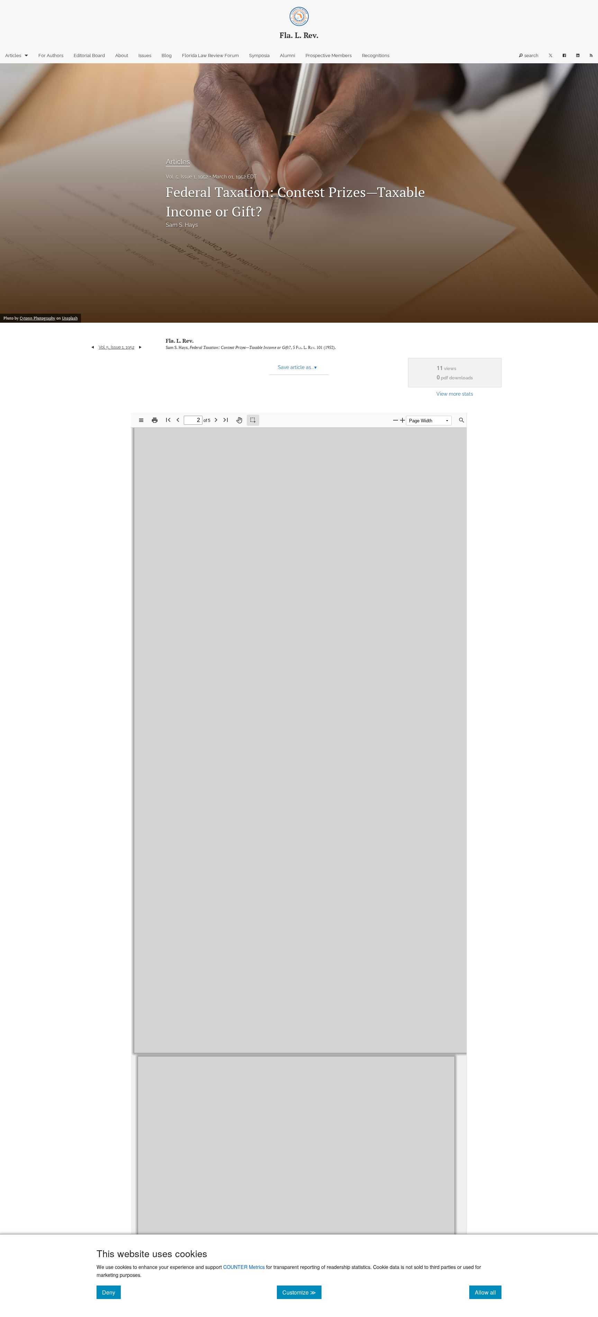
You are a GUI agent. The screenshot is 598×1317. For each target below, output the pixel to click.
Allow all (488, 1292)
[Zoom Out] (395, 420)
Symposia (259, 55)
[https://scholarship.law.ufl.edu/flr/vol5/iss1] (248, 564)
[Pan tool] (239, 420)
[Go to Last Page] (225, 419)
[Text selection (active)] (253, 420)
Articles (13, 55)
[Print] (154, 420)
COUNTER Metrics (244, 1266)
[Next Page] (216, 419)
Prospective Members (329, 55)
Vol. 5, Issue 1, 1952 (187, 176)
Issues (144, 55)
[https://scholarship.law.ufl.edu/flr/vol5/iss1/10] (314, 943)
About (121, 55)
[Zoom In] (402, 420)
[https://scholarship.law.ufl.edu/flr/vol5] (209, 564)
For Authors (50, 55)
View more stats (454, 394)
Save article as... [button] (297, 367)
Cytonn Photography (37, 318)
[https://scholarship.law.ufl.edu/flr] (244, 531)
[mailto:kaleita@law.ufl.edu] (269, 991)
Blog (167, 55)
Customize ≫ (301, 1292)
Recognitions (375, 55)
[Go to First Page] (168, 419)
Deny (111, 1292)
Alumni (287, 55)
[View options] (141, 420)
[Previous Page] (178, 419)
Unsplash (70, 318)
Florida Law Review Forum (210, 55)
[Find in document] (461, 420)
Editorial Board (89, 55)
